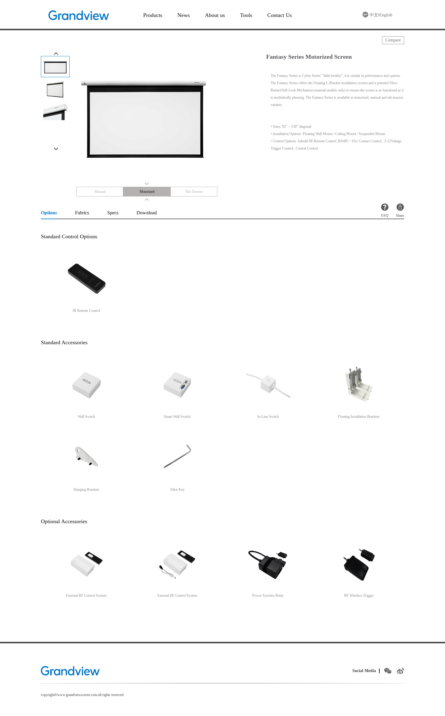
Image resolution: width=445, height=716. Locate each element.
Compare (393, 40)
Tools (246, 15)
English (385, 15)
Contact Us (279, 15)
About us (215, 15)
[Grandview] (70, 670)
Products (152, 15)
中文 (374, 15)
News (183, 15)
